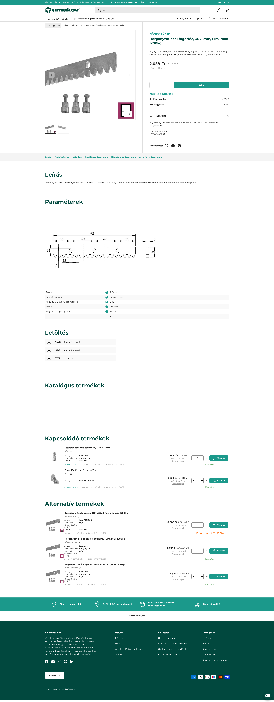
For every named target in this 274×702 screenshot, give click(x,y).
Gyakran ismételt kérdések (172, 649)
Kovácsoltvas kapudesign (215, 660)
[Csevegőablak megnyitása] (268, 696)
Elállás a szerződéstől (169, 654)
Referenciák (208, 654)
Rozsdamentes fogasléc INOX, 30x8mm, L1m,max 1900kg (96, 513)
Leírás (48, 157)
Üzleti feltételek (166, 638)
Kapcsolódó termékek (123, 157)
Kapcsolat (199, 18)
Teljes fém (76, 25)
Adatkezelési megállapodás (129, 649)
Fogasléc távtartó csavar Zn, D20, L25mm (87, 447)
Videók (206, 643)
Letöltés (77, 157)
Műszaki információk (114, 464)
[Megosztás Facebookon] (173, 146)
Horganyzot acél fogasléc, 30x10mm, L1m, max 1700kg (94, 564)
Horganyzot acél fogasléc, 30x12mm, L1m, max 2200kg (94, 538)
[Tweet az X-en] (167, 146)
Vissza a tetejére (137, 616)
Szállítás (224, 18)
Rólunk (119, 638)
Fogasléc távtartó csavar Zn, (80, 470)
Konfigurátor (184, 18)
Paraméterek (62, 157)
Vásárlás (201, 85)
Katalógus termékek (96, 157)
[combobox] (147, 10)
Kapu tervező (209, 649)
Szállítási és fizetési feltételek (173, 643)
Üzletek (213, 18)
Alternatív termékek (150, 157)
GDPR (118, 654)
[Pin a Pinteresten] (179, 146)
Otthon (65, 25)
